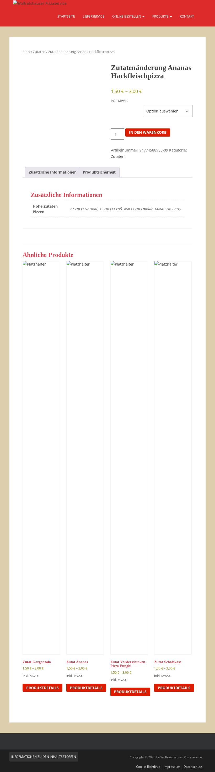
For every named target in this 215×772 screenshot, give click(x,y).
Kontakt (187, 16)
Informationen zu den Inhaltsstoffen (43, 756)
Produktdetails (42, 687)
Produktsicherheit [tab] (99, 172)
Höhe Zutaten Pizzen (127, 108)
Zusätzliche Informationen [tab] (53, 172)
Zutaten (39, 51)
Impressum (172, 766)
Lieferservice (93, 16)
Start (26, 51)
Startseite (66, 16)
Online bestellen (127, 16)
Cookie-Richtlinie (148, 766)
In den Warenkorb (147, 132)
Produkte (160, 16)
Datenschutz (193, 766)
